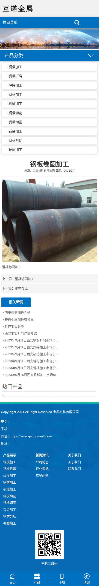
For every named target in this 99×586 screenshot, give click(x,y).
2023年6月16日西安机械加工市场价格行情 (32, 375)
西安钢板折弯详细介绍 (21, 333)
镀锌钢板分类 (14, 326)
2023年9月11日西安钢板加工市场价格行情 (32, 368)
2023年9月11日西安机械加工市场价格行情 (32, 354)
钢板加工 (15, 67)
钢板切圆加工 (24, 279)
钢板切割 (15, 113)
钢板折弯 (15, 76)
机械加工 (15, 104)
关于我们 (74, 462)
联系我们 (74, 469)
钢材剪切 (15, 140)
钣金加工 (15, 131)
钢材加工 (15, 94)
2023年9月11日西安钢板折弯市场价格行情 (32, 340)
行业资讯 (42, 469)
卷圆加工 (15, 150)
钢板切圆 (15, 122)
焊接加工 (15, 85)
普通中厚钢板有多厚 (19, 319)
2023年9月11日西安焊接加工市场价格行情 (32, 347)
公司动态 (42, 462)
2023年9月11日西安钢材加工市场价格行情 (32, 361)
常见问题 (42, 475)
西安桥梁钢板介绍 (17, 313)
